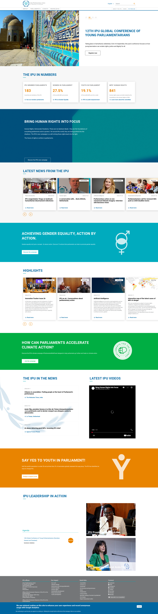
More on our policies (75, 611)
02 (89, 17)
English (110, 3)
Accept (139, 606)
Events (45, 9)
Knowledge (54, 9)
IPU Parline (131, 9)
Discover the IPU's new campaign (37, 160)
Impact (25, 9)
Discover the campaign (30, 252)
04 (96, 17)
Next (30, 214)
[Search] (134, 3)
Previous (24, 214)
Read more (92, 55)
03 (93, 17)
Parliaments (35, 9)
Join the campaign (30, 361)
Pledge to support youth (30, 476)
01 (86, 17)
